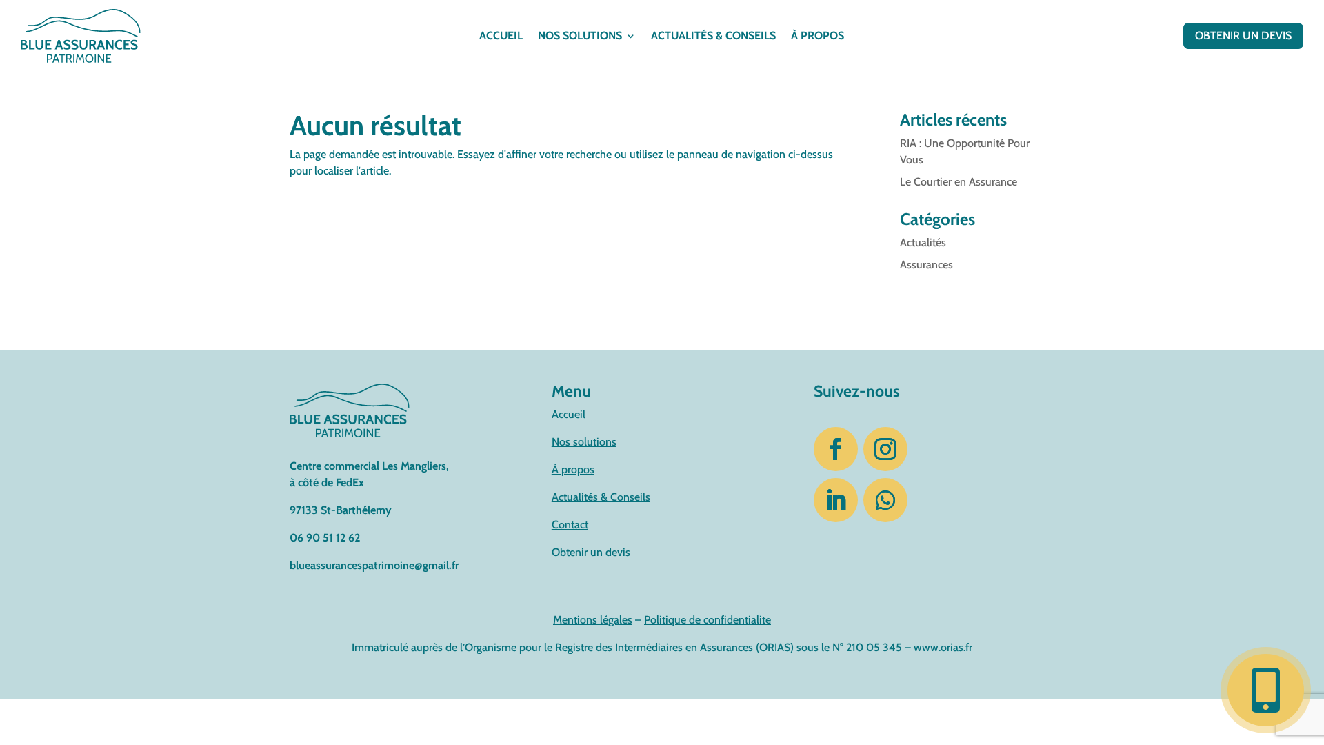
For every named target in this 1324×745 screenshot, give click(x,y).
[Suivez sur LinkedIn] (836, 500)
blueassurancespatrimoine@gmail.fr (374, 565)
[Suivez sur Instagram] (885, 449)
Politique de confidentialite (707, 619)
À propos (817, 36)
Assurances (926, 264)
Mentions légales (592, 619)
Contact (570, 524)
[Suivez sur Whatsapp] (885, 500)
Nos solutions (580, 36)
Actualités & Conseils (601, 497)
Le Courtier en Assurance (958, 181)
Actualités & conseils (713, 36)
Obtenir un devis (1243, 35)
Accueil (501, 36)
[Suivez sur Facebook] (836, 449)
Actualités (923, 242)
